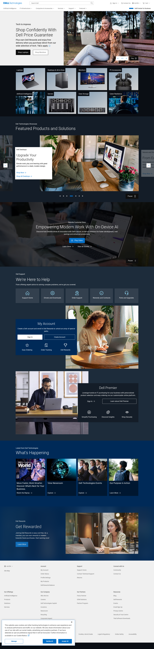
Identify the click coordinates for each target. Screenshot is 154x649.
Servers (50, 94)
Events (115, 603)
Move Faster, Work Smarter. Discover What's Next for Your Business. (30, 486)
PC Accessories (115, 70)
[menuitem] (26, 8)
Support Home (81, 570)
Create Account (59, 337)
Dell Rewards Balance (48, 585)
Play (132, 58)
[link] (125, 3)
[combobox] (62, 3)
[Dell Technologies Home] (13, 3)
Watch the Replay (23, 493)
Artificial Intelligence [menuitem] (9, 8)
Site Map (7, 571)
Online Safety (119, 634)
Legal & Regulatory (104, 634)
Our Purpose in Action (120, 483)
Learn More (67, 247)
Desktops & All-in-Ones (56, 70)
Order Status (45, 574)
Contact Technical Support (85, 574)
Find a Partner (81, 596)
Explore (50, 493)
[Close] (71, 622)
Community (117, 570)
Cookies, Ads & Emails (86, 634)
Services (7, 607)
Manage (14, 641)
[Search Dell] (91, 3)
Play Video (79, 240)
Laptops (20, 70)
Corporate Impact (46, 618)
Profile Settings (45, 577)
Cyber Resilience (116, 94)
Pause (130, 196)
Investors (44, 607)
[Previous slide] (118, 58)
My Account (44, 570)
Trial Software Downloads (121, 618)
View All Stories (83, 247)
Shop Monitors (40, 52)
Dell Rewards (117, 599)
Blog (114, 596)
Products (7, 599)
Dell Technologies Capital (49, 603)
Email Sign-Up (117, 607)
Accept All (65, 641)
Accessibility (133, 634)
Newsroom (44, 611)
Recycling (44, 614)
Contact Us (117, 574)
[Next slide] (126, 58)
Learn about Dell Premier (119, 401)
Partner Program (82, 603)
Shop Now (20, 174)
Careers (43, 599)
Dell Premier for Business (143, 8)
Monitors (82, 70)
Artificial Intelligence (24, 94)
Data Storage (84, 94)
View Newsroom (55, 483)
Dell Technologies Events (90, 483)
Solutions (7, 603)
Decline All (49, 641)
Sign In (30, 337)
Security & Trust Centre (120, 614)
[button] (114, 3)
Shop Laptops (23, 52)
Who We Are (44, 596)
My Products (45, 581)
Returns (79, 577)
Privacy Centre (118, 611)
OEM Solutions (82, 599)
